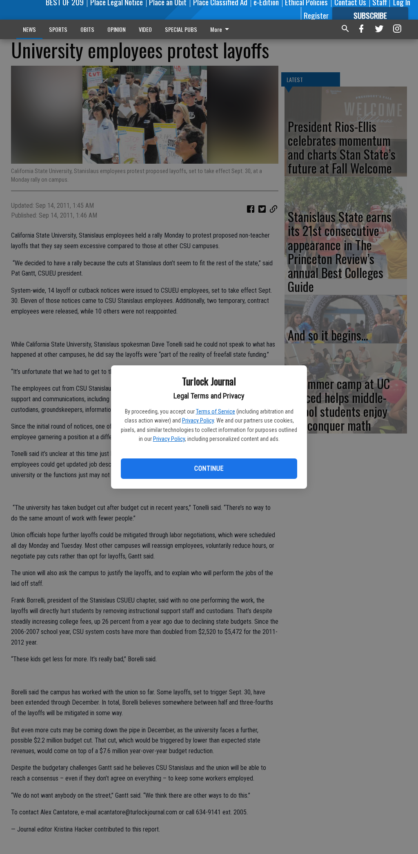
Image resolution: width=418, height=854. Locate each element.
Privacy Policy (198, 420)
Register (316, 15)
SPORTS (58, 29)
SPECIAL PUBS (181, 29)
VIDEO (145, 29)
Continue (208, 468)
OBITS (87, 29)
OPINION (116, 29)
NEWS (29, 29)
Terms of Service (215, 411)
